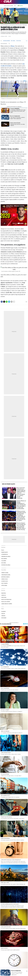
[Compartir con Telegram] (9, 302)
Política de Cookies (5, 601)
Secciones (3, 562)
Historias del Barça (5, 565)
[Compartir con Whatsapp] (7, 302)
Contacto (3, 595)
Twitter (3, 613)
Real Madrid (4, 558)
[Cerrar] (26, 971)
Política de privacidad (6, 599)
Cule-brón (3, 560)
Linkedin (3, 615)
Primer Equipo (4, 552)
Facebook (3, 611)
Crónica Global (4, 572)
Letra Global (4, 585)
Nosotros (3, 593)
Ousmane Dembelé (6, 40)
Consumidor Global (5, 574)
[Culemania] (15, 1)
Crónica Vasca (4, 579)
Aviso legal (3, 597)
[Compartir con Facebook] (2, 302)
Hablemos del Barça (5, 556)
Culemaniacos (4, 554)
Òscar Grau (18, 40)
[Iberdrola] (20, 6)
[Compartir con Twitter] (4, 302)
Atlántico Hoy (4, 581)
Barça (12, 46)
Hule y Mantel (4, 583)
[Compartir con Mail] (12, 302)
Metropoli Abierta (5, 577)
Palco (2, 550)
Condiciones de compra (6, 603)
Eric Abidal (13, 40)
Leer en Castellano (4, 3)
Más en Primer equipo (8, 484)
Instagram (3, 617)
